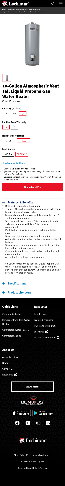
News (5, 363)
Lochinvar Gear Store (44, 337)
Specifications (17, 283)
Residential (11, 9)
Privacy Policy (19, 455)
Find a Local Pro (32, 187)
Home (4, 9)
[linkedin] (48, 423)
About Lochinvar (10, 357)
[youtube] (28, 423)
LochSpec (39, 331)
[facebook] (17, 423)
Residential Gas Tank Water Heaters (28, 9)
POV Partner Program (45, 326)
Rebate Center (41, 314)
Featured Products (43, 320)
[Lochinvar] (15, 3)
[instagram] (38, 423)
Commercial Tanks (11, 335)
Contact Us (8, 369)
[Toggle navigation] (61, 3)
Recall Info (7, 374)
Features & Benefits (20, 202)
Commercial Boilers (12, 314)
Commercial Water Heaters (15, 330)
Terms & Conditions (40, 455)
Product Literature (19, 292)
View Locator (32, 386)
